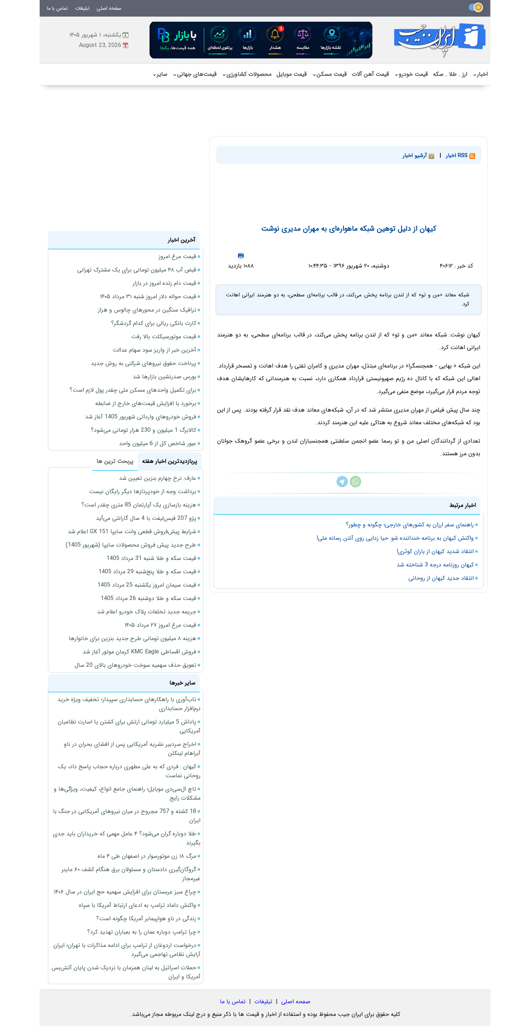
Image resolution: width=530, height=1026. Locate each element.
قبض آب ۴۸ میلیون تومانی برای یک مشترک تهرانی (136, 269)
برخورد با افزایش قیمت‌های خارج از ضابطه (145, 403)
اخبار (480, 74)
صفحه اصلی (109, 8)
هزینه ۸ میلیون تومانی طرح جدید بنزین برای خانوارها (132, 638)
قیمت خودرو (411, 74)
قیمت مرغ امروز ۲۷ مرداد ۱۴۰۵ (160, 625)
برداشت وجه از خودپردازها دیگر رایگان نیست (142, 491)
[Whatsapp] (355, 485)
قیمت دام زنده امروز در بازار (164, 283)
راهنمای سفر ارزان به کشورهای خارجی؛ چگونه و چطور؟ (410, 524)
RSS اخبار (457, 155)
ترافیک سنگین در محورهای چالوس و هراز (147, 309)
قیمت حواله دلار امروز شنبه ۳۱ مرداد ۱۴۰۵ (148, 296)
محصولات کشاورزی (246, 74)
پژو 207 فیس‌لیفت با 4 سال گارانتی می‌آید (146, 518)
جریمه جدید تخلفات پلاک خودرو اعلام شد (146, 611)
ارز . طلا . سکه (450, 74)
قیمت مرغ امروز (177, 256)
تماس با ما (57, 8)
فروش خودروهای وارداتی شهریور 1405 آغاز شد (140, 416)
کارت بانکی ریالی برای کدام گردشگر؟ (153, 323)
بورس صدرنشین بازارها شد (164, 376)
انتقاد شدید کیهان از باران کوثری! (435, 551)
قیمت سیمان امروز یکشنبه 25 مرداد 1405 (146, 585)
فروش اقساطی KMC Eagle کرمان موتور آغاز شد (139, 651)
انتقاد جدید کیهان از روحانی (441, 578)
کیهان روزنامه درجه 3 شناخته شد (435, 564)
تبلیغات (82, 8)
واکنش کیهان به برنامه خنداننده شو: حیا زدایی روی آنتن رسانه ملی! (395, 538)
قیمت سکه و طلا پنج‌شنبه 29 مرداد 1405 (147, 571)
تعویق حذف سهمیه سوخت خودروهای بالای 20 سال (135, 665)
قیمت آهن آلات (370, 74)
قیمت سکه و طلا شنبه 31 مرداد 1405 (151, 558)
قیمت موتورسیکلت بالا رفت (163, 336)
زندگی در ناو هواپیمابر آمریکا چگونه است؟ (146, 918)
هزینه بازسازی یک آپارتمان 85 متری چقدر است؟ (138, 504)
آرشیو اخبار (416, 155)
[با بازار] (261, 39)
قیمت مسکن (329, 74)
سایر (159, 74)
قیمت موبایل (292, 74)
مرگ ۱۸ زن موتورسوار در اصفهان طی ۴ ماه (147, 856)
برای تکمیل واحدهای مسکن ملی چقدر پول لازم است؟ (133, 390)
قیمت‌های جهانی (194, 74)
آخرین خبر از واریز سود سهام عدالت (154, 350)
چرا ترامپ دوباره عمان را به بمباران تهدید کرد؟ (141, 931)
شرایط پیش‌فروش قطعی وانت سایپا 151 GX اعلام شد (132, 531)
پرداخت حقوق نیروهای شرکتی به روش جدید (143, 363)
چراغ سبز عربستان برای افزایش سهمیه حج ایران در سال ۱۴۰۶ (125, 891)
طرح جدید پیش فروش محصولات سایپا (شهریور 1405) (131, 544)
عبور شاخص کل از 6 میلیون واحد (157, 443)
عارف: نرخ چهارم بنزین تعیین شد (157, 478)
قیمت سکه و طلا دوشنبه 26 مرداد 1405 (148, 598)
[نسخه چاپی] (241, 255)
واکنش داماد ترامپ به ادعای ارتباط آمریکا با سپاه (137, 905)
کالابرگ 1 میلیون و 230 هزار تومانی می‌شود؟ (143, 430)
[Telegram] (342, 485)
